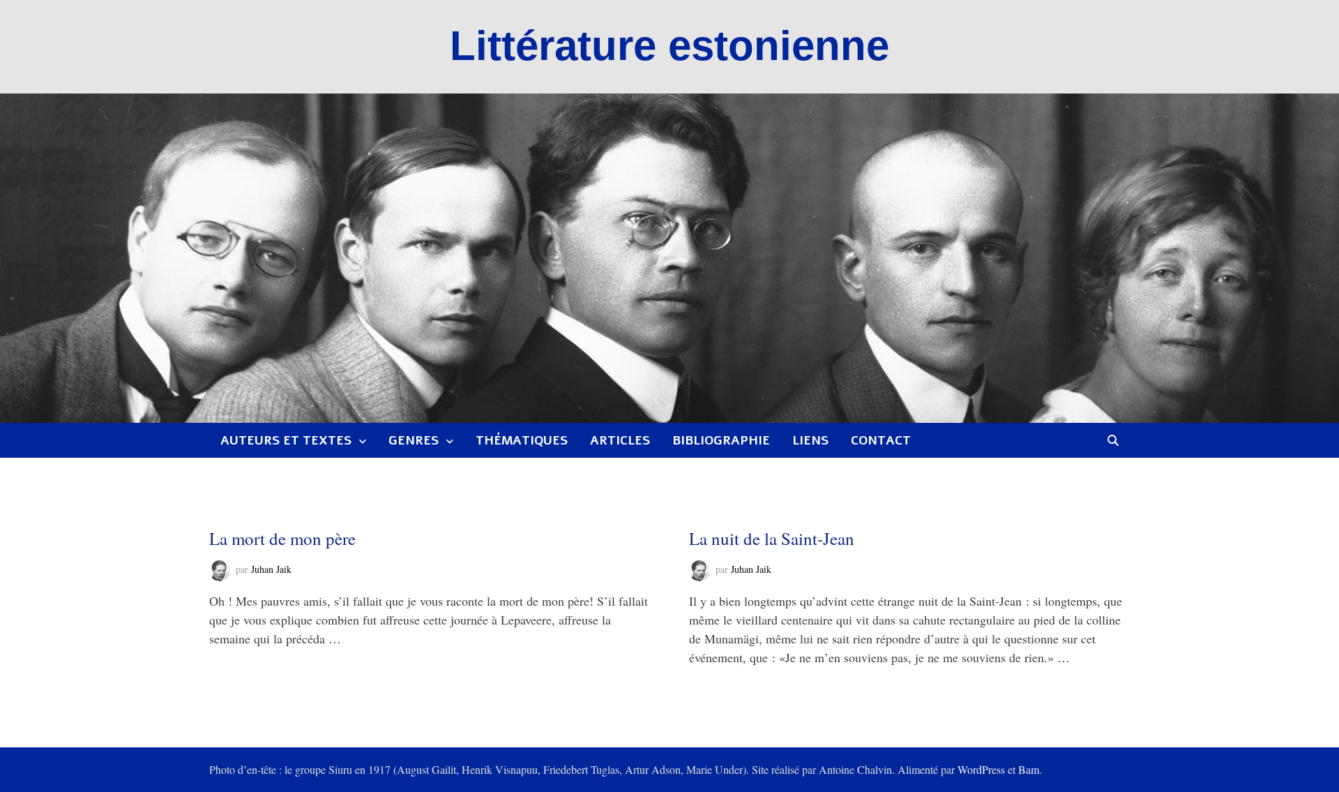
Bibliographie (721, 440)
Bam (1028, 769)
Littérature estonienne (669, 45)
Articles (620, 440)
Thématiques (522, 440)
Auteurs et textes (285, 440)
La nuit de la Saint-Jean (771, 538)
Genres (413, 440)
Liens (810, 440)
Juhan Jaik (271, 569)
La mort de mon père (282, 538)
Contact (881, 440)
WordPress (981, 769)
